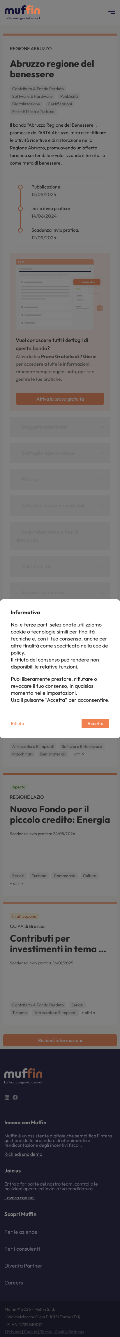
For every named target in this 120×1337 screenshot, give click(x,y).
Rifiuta (17, 723)
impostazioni (61, 693)
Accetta (95, 723)
